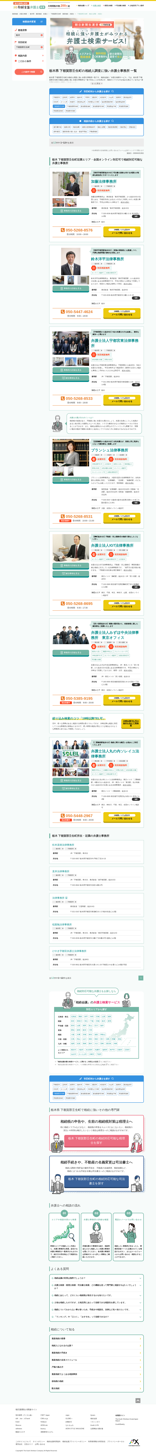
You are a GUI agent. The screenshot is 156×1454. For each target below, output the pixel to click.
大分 (96, 1043)
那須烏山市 (81, 102)
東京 (72, 1021)
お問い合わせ (40, 1444)
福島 (109, 1016)
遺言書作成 (57, 127)
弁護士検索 (97, 5)
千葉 (91, 1021)
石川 (96, 1025)
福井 (102, 1025)
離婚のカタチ (20, 1432)
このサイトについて (23, 1441)
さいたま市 (83, 1054)
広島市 (127, 1050)
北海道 (73, 1016)
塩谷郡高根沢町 (107, 102)
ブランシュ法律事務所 (109, 450)
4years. (93, 1415)
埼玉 (86, 1021)
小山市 (111, 97)
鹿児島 (108, 1043)
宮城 (97, 1016)
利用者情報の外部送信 (96, 1441)
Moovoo (18, 1425)
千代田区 (109, 550)
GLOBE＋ (69, 1418)
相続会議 (93, 1418)
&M (17, 1418)
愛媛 (113, 1039)
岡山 (78, 1039)
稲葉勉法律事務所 (62, 924)
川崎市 (91, 1054)
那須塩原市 (128, 97)
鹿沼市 (94, 97)
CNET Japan (45, 1415)
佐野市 (72, 97)
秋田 (91, 1016)
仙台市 (73, 1054)
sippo (67, 1415)
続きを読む (125, 202)
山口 (84, 1039)
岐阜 (84, 1030)
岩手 (86, 1016)
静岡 (78, 1030)
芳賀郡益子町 (111, 106)
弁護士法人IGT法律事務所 (112, 545)
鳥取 (90, 1039)
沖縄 (115, 1043)
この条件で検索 (28, 72)
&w (21, 1418)
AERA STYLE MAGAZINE (75, 1429)
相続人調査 (101, 127)
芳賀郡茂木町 (58, 111)
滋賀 (96, 1034)
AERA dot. (44, 1425)
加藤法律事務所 (104, 181)
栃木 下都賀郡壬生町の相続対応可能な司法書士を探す (96, 1181)
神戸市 (112, 1050)
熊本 (90, 1043)
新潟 (72, 1025)
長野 (84, 1025)
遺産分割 (67, 127)
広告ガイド (28, 1444)
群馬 (109, 1021)
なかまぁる (69, 1425)
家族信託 (132, 127)
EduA (18, 1422)
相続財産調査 (113, 127)
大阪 (72, 1034)
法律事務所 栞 (60, 898)
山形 (103, 1016)
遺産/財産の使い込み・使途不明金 (75, 131)
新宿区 (109, 642)
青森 (80, 1016)
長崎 (84, 1043)
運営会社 (19, 1444)
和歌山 (102, 1034)
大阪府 (97, 455)
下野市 (87, 97)
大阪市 (109, 455)
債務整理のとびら (47, 1432)
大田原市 (103, 97)
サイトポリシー (39, 1441)
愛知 (72, 1030)
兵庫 (78, 1034)
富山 (90, 1025)
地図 (136, 216)
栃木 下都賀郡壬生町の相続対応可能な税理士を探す (96, 1140)
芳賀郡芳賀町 (123, 106)
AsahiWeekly (120, 1424)
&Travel (27, 1418)
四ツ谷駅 (122, 550)
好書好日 (69, 1422)
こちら (103, 1064)
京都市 (119, 1050)
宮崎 (102, 1043)
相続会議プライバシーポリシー (74, 1441)
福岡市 (104, 1050)
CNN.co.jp (44, 1418)
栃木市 (79, 97)
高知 (119, 1039)
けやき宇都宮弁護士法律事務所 (69, 951)
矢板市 (72, 102)
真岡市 (118, 97)
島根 (96, 1039)
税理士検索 (108, 5)
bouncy (43, 1429)
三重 (90, 1030)
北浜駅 (122, 455)
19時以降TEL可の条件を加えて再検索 (131, 723)
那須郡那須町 (85, 106)
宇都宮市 (57, 97)
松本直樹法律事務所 (63, 844)
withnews (19, 1429)
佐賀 (78, 1043)
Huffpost (44, 1422)
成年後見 (57, 131)
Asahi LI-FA (94, 1425)
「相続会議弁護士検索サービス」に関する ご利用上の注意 (77, 1062)
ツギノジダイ (95, 1422)
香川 (102, 1039)
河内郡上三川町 (93, 102)
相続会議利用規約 (53, 1441)
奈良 (90, 1034)
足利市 (65, 97)
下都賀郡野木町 (72, 106)
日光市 (56, 102)
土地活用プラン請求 (137, 5)
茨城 (97, 1021)
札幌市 (97, 1050)
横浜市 (73, 1050)
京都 (84, 1034)
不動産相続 (93, 131)
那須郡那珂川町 (98, 106)
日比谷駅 (122, 761)
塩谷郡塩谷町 (120, 102)
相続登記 (123, 127)
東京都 (97, 550)
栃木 (103, 1021)
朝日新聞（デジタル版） (24, 1415)
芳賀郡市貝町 (70, 111)
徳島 (107, 1039)
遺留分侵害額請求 (88, 127)
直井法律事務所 (60, 871)
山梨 (78, 1025)
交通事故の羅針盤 (96, 1429)
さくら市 (64, 102)
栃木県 (97, 186)
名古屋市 (89, 1050)
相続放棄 (76, 127)
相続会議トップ (83, 5)
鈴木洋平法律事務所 (107, 259)
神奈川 (79, 1021)
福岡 (72, 1043)
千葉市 (99, 1054)
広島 (72, 1039)
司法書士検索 (121, 5)
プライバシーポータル (115, 1441)
